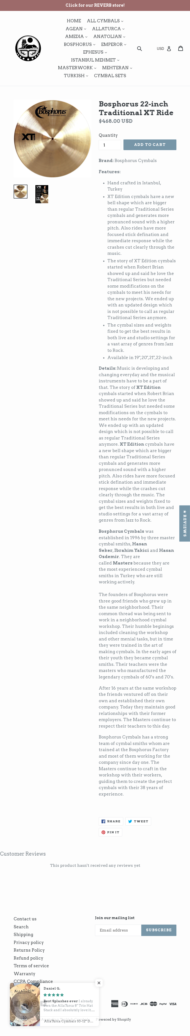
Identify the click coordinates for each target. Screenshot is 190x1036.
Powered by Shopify (113, 1019)
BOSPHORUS (81, 44)
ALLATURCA (109, 28)
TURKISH (77, 75)
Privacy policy (29, 942)
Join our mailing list (115, 918)
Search (21, 926)
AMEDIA (77, 36)
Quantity (108, 135)
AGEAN (77, 28)
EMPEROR (115, 44)
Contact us (25, 918)
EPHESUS (96, 52)
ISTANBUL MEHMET (96, 60)
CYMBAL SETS (110, 75)
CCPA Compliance (33, 981)
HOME (74, 20)
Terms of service (31, 965)
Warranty (24, 973)
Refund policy (28, 958)
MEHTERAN (118, 67)
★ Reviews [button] (185, 523)
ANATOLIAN (110, 36)
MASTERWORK (78, 67)
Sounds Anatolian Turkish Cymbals (58, 1019)
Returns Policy (29, 950)
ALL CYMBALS (106, 20)
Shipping (23, 934)
